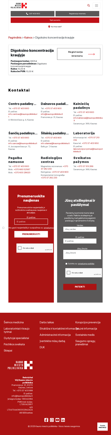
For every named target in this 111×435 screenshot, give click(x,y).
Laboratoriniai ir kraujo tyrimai (17, 330)
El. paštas (31, 217)
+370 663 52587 (22, 169)
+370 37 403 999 (25, 390)
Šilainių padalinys (54, 133)
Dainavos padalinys (56, 104)
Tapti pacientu (55, 20)
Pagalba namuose (16, 160)
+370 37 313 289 (85, 166)
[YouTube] (57, 420)
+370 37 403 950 (90, 143)
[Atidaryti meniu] (96, 5)
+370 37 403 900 (20, 108)
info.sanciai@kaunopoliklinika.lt (22, 143)
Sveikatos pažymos (82, 160)
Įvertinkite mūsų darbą (52, 341)
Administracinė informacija (55, 334)
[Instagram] (52, 420)
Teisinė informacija (86, 328)
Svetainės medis (84, 334)
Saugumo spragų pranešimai (85, 342)
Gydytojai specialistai (16, 338)
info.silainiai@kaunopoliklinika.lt (55, 143)
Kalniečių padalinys (81, 106)
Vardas (80, 225)
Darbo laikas (47, 322)
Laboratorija (84, 133)
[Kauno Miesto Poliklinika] (20, 365)
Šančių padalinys (21, 133)
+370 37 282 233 (49, 177)
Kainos (28, 37)
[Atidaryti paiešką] (88, 5)
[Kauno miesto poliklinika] (19, 5)
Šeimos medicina (14, 322)
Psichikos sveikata (14, 344)
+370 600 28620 (22, 172)
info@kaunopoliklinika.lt (52, 114)
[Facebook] (46, 420)
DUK (42, 347)
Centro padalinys (22, 104)
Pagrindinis (15, 37)
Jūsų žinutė (82, 248)
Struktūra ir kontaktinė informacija (55, 328)
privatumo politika (52, 228)
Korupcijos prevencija (87, 322)
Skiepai (8, 350)
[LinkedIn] (63, 420)
